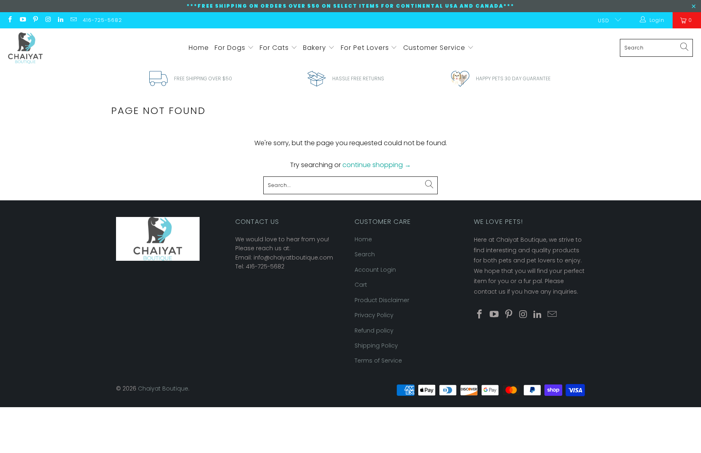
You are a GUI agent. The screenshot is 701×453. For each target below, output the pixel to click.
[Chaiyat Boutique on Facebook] (9, 20)
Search (365, 254)
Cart (361, 285)
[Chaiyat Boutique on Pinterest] (35, 20)
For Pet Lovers (366, 47)
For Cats (275, 47)
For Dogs (231, 47)
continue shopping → (376, 165)
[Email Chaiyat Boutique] (72, 20)
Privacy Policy (374, 315)
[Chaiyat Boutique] (25, 48)
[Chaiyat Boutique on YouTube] (22, 20)
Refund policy (374, 330)
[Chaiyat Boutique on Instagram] (47, 20)
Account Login (375, 270)
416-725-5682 (102, 20)
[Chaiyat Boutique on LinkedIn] (60, 20)
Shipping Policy (376, 345)
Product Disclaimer (382, 300)
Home (199, 47)
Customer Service (435, 47)
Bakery (315, 47)
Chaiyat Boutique (163, 388)
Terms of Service (378, 360)
